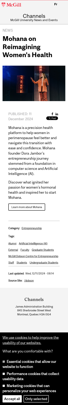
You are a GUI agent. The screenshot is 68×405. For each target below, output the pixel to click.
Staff (11, 262)
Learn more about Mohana (26, 207)
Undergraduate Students (44, 262)
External (13, 249)
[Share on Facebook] (52, 114)
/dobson (29, 280)
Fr (55, 4)
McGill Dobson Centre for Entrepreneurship (33, 256)
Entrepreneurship (32, 228)
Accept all (12, 399)
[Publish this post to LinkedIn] (56, 114)
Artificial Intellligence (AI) (33, 243)
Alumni (12, 243)
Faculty (24, 249)
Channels (34, 16)
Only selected (36, 399)
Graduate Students (43, 249)
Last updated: (16, 273)
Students (22, 262)
